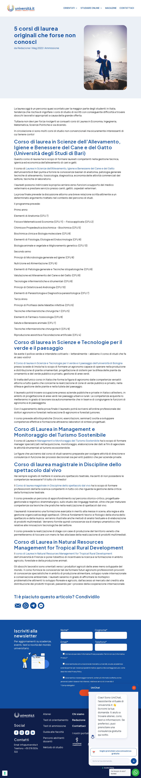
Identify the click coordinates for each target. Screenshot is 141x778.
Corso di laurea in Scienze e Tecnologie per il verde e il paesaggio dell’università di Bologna (69, 363)
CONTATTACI (127, 8)
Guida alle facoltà (53, 731)
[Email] (18, 607)
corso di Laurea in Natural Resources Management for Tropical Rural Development (64, 553)
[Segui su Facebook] (16, 732)
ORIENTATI (69, 8)
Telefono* (101, 642)
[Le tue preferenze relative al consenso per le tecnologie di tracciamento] (4, 773)
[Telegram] (33, 606)
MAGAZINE (110, 8)
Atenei (47, 714)
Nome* (65, 630)
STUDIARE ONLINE (90, 8)
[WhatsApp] (25, 606)
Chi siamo (78, 714)
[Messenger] (41, 606)
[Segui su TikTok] (27, 732)
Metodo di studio (53, 747)
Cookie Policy (109, 768)
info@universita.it (29, 744)
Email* (64, 642)
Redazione (23, 48)
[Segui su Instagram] (22, 732)
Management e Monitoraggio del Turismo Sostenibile (68, 440)
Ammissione (52, 48)
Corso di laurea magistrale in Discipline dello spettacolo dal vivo (53, 485)
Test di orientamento (55, 720)
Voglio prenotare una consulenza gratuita (111, 752)
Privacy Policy (76, 671)
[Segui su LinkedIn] (33, 732)
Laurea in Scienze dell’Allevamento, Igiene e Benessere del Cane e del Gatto (70, 168)
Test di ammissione (54, 726)
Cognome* (101, 630)
